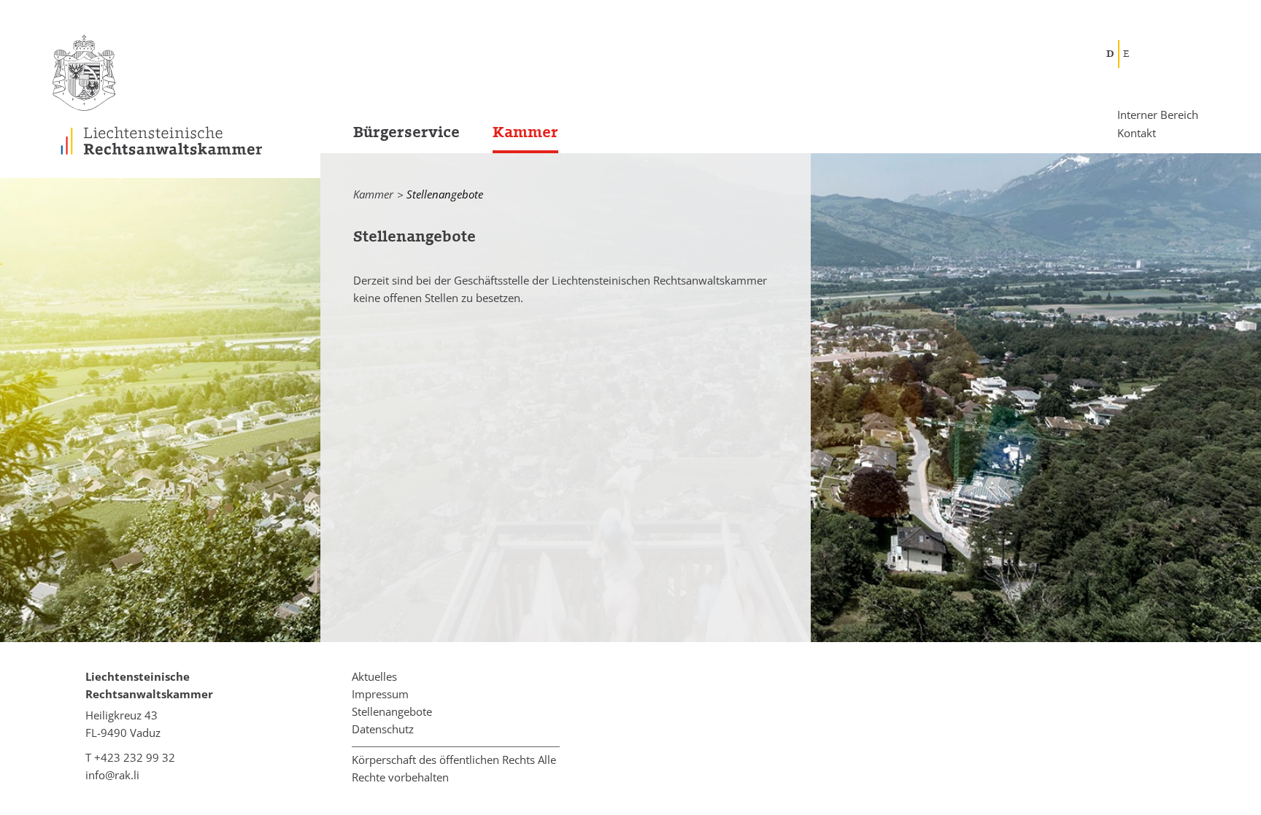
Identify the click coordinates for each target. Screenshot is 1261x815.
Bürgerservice (406, 132)
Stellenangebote (392, 711)
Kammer (525, 132)
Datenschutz (383, 729)
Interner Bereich (1157, 114)
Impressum (380, 694)
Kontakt (1136, 132)
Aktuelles (374, 676)
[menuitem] (390, 136)
